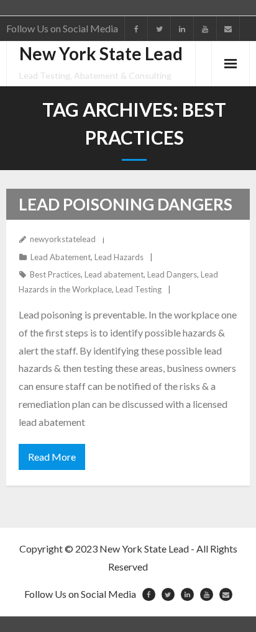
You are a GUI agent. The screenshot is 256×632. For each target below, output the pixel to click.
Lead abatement (114, 274)
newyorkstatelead (63, 239)
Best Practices (55, 274)
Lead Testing (139, 289)
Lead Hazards (119, 257)
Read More (52, 457)
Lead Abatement (60, 257)
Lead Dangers (172, 274)
